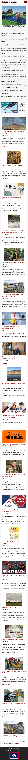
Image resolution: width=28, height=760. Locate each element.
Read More (4, 146)
